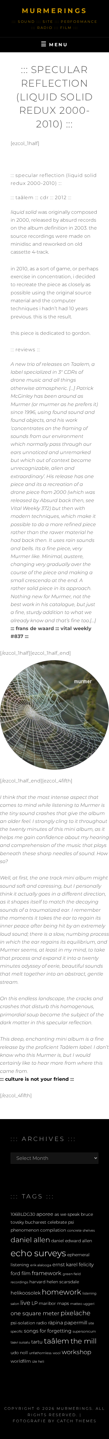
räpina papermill (67, 1322)
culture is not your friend (37, 1079)
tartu (37, 1342)
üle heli (38, 1362)
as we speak (67, 1214)
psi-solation (23, 1323)
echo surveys (38, 1253)
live (25, 1302)
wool (57, 1353)
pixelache (76, 1313)
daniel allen (30, 1240)
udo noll (19, 1352)
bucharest (35, 1222)
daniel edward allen (71, 1240)
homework (61, 1292)
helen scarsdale (63, 1282)
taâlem (56, 1341)
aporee (44, 1214)
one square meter (35, 1313)
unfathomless (40, 1353)
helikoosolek (26, 1293)
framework (46, 1273)
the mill (84, 1341)
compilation (53, 1230)
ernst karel (65, 1264)
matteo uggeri (82, 1304)
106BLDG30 (23, 1214)
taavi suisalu (20, 1342)
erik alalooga (40, 1265)
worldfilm (21, 1361)
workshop (76, 1352)
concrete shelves (81, 1231)
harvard (37, 1282)
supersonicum (84, 1331)
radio (41, 1323)
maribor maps (54, 1303)
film (26, 1273)
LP (34, 1303)
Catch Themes (77, 1421)
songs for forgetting (47, 1331)
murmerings (55, 11)
